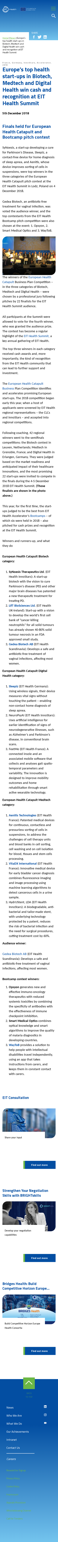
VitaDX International (23, 863)
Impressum (12, 1494)
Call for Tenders (14, 1518)
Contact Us (13, 1448)
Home (5, 38)
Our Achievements (17, 1431)
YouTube (45, 1423)
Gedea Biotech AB (21, 644)
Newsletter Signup (16, 1470)
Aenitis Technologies (22, 815)
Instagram (45, 1415)
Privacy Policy (13, 1478)
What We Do (14, 1423)
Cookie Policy (12, 1486)
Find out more (39, 1165)
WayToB (14, 1045)
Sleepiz (13, 686)
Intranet (11, 1439)
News (12, 38)
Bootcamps (37, 516)
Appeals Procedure (16, 1502)
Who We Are (14, 1415)
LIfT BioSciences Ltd (22, 605)
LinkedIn (45, 1406)
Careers (11, 1459)
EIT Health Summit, (36, 336)
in (45, 37)
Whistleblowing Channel (18, 1510)
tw (39, 37)
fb (33, 37)
